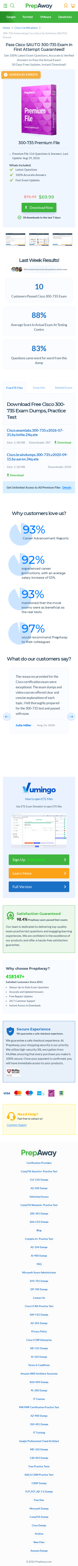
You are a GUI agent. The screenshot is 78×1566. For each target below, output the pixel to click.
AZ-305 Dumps (39, 1323)
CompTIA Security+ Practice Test (39, 1171)
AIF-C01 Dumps (39, 1348)
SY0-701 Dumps (39, 1281)
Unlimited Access (39, 1196)
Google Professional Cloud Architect (39, 1441)
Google (11, 17)
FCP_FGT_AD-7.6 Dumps (39, 1491)
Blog (39, 1230)
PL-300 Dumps (39, 1390)
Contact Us (39, 1297)
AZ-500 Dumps (39, 1188)
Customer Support (17, 1124)
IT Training (39, 1432)
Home (6, 27)
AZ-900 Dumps (39, 1415)
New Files (39, 1542)
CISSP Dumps (39, 1483)
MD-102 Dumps (39, 1449)
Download (64, 442)
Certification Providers (39, 1163)
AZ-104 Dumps (39, 1247)
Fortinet (28, 17)
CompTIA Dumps (39, 1517)
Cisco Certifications (26, 27)
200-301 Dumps (39, 1213)
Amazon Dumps (39, 1550)
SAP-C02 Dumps (39, 1314)
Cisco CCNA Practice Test (39, 1306)
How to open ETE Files (39, 799)
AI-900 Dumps (39, 1255)
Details (66, 487)
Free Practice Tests (39, 1466)
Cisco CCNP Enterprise (39, 1340)
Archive (39, 1533)
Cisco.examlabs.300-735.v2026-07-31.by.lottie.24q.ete (35, 432)
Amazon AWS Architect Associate (39, 1373)
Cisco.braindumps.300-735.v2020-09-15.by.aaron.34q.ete (37, 456)
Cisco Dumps (39, 1525)
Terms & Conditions (39, 1365)
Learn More (21, 873)
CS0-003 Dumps (39, 1458)
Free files (39, 1500)
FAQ (39, 1264)
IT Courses (39, 1399)
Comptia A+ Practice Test (39, 1239)
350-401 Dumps (39, 1424)
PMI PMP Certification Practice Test (39, 1407)
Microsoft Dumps (39, 1508)
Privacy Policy (39, 1331)
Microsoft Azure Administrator (39, 1272)
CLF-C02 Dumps (39, 1179)
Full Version (22, 886)
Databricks (65, 17)
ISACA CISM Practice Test (39, 1474)
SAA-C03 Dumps (39, 1222)
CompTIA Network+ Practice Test (39, 1205)
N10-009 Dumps (39, 1382)
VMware (45, 17)
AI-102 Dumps (39, 1356)
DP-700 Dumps (39, 1289)
